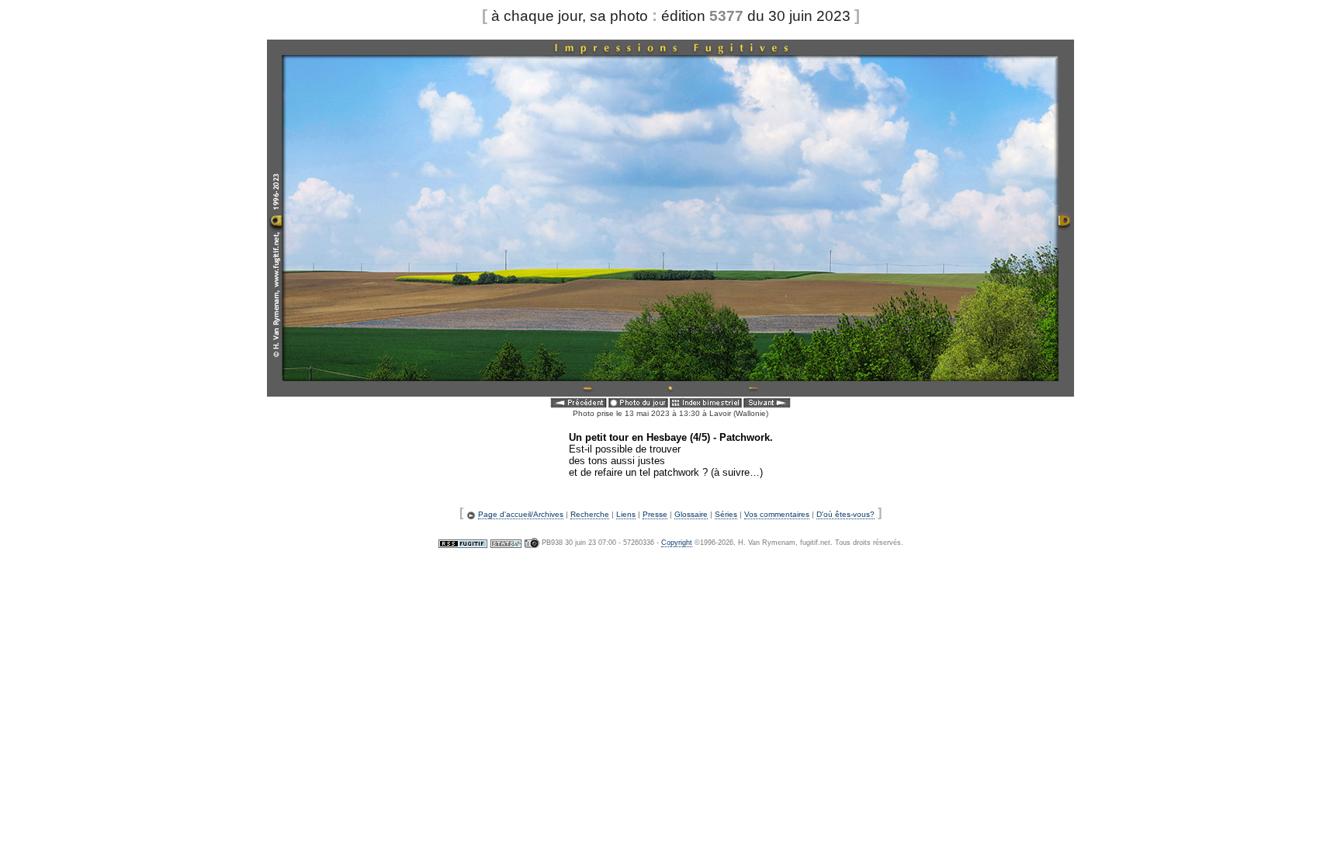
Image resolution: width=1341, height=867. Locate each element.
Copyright (676, 542)
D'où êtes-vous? (845, 514)
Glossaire (691, 514)
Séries (726, 514)
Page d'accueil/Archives (520, 514)
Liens (626, 514)
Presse (655, 514)
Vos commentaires (776, 514)
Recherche (589, 514)
